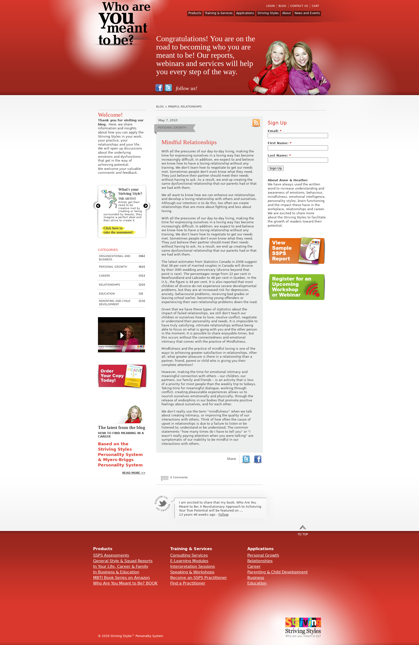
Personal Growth (263, 555)
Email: (275, 131)
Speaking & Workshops (192, 572)
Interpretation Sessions (192, 566)
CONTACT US (299, 6)
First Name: (279, 143)
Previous (97, 206)
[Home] (127, 27)
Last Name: (279, 155)
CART (315, 6)
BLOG (282, 6)
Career (254, 566)
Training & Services (219, 13)
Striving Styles (268, 13)
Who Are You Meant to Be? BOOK (125, 583)
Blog (160, 106)
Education (256, 583)
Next (147, 206)
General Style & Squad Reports (123, 561)
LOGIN (270, 6)
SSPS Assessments (111, 555)
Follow (223, 514)
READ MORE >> (133, 472)
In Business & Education (116, 572)
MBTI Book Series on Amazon (121, 577)
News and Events (307, 13)
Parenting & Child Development (277, 572)
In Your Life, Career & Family (120, 566)
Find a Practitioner (187, 583)
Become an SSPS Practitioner (198, 577)
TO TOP (303, 534)
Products (194, 13)
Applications (245, 13)
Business (255, 577)
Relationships (260, 561)
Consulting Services (189, 555)
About (286, 13)
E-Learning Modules (189, 561)
